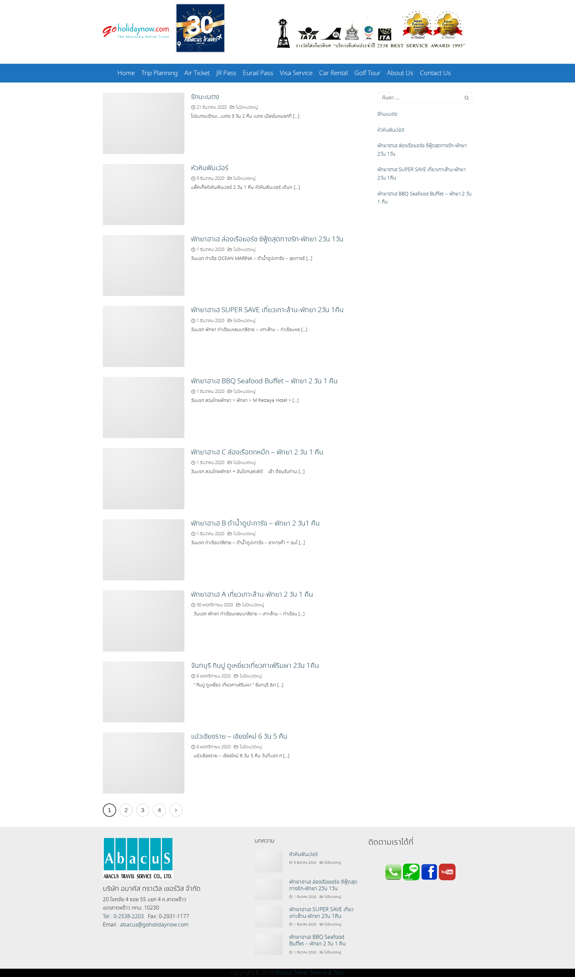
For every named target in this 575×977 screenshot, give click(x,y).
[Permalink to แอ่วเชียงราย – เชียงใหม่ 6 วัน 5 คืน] (143, 762)
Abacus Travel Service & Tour (309, 973)
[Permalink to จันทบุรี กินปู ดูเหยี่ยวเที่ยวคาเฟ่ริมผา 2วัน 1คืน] (143, 691)
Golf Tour (367, 73)
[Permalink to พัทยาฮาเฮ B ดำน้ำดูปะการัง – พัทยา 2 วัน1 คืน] (143, 549)
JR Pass (226, 73)
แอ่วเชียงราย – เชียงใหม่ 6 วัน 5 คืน (239, 737)
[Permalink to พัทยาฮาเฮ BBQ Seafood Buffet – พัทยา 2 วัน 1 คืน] (143, 407)
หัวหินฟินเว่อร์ (209, 168)
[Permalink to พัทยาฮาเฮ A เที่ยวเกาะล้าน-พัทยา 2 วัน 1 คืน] (143, 620)
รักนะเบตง (205, 97)
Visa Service (296, 73)
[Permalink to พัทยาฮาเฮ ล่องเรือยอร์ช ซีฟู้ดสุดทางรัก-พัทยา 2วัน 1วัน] (143, 265)
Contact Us (435, 73)
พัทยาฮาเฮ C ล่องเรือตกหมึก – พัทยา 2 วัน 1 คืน (257, 452)
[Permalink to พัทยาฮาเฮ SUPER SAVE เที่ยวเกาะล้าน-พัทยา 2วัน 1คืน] (143, 336)
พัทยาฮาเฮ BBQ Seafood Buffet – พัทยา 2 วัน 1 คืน (264, 381)
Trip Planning (159, 73)
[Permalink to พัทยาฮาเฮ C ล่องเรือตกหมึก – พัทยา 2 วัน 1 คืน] (143, 478)
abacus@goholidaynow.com (154, 925)
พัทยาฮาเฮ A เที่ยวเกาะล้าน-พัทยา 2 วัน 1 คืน (252, 595)
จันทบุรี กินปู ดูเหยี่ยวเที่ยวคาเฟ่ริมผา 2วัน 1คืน (255, 666)
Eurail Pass (258, 73)
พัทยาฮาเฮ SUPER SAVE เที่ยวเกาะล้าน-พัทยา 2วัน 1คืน (267, 310)
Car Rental (333, 73)
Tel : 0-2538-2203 (123, 916)
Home (126, 73)
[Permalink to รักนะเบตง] (143, 122)
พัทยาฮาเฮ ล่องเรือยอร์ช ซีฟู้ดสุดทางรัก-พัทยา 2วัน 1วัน (267, 239)
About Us (400, 73)
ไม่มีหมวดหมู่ (247, 107)
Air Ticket (197, 73)
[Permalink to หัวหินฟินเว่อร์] (143, 193)
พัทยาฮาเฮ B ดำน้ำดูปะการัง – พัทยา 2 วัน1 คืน (255, 524)
